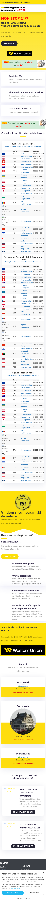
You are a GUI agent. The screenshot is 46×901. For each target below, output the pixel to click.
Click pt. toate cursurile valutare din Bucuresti (23, 146)
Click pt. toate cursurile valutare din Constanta (23, 262)
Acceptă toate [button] (12, 893)
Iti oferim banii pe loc (23, 563)
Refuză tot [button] (34, 893)
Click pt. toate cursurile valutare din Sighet (23, 375)
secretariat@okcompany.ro (12, 2)
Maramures (23, 753)
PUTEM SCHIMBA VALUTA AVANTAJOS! (30, 826)
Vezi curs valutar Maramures (23, 763)
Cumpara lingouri (23, 812)
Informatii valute (23, 846)
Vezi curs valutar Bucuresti (23, 692)
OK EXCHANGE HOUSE (20, 108)
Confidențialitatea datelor (25, 590)
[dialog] (23, 885)
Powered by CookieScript (23, 898)
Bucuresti (23, 682)
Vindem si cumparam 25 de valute (26, 92)
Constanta (23, 706)
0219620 (27, 2)
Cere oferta (9, 556)
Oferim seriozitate (21, 575)
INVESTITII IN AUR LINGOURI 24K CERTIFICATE (28, 792)
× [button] (43, 872)
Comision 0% (15, 76)
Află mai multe (15, 889)
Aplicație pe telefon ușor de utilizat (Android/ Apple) (26, 607)
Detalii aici (9, 43)
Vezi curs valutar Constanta (23, 740)
